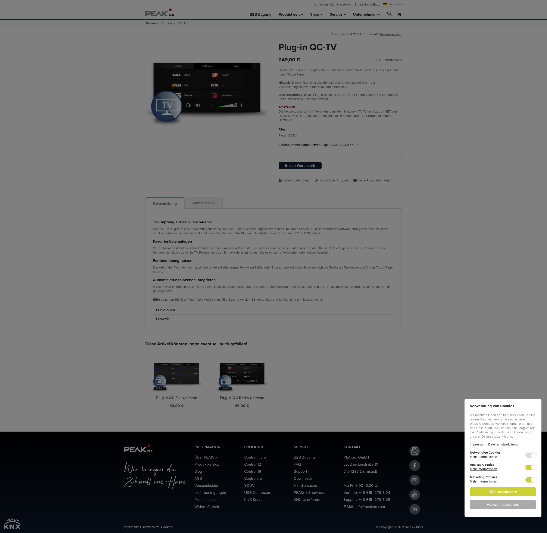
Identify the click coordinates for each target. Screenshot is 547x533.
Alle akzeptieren (503, 491)
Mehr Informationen (483, 456)
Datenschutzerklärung (503, 444)
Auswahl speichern (503, 504)
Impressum (477, 444)
